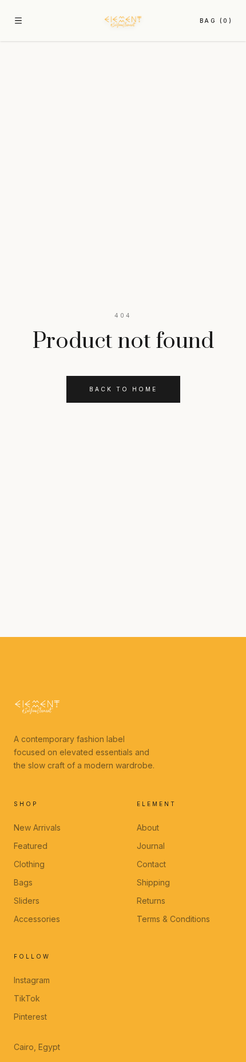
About (148, 827)
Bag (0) (216, 20)
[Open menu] (18, 20)
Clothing (29, 864)
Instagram (32, 980)
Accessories (37, 919)
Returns (151, 900)
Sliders (26, 900)
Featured (30, 846)
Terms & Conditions (173, 919)
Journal (151, 846)
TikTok (27, 998)
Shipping (153, 882)
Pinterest (30, 1016)
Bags (23, 882)
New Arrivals (37, 827)
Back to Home (123, 389)
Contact (151, 864)
